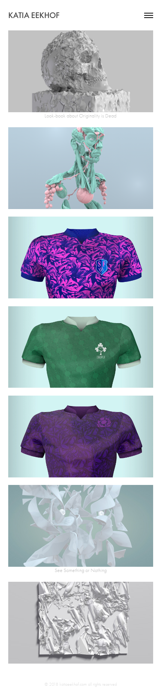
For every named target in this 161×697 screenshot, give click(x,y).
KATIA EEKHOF (34, 15)
